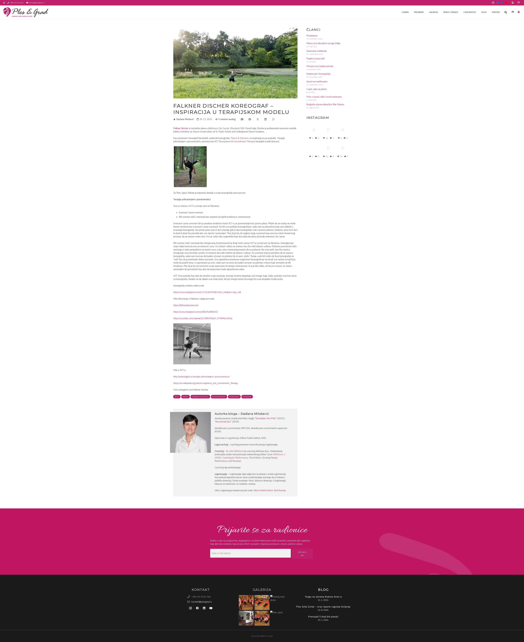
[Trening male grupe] (277, 602)
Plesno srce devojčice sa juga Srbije (323, 43)
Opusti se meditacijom (316, 81)
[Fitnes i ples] (261, 602)
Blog (323, 590)
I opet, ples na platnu (316, 89)
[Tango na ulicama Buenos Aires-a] (323, 598)
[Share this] (250, 119)
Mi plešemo (312, 35)
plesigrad (314, 124)
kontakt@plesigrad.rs (201, 601)
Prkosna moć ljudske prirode (319, 66)
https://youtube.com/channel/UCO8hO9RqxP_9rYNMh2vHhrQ (202, 318)
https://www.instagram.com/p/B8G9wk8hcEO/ (195, 311)
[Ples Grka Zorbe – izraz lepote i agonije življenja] (323, 608)
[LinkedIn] (502, 3)
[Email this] (242, 119)
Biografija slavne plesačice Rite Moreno (325, 104)
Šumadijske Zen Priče (265, 418)
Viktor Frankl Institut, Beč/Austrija (269, 490)
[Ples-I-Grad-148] (25, 12)
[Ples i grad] (277, 618)
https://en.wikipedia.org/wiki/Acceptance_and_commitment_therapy (205, 383)
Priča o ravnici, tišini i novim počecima (324, 96)
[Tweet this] (258, 119)
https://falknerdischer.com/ (186, 305)
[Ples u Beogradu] (261, 618)
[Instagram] (493, 3)
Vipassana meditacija (316, 51)
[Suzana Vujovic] (246, 618)
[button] (505, 12)
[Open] (314, 129)
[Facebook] (497, 3)
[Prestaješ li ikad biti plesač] (323, 618)
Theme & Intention (239, 138)
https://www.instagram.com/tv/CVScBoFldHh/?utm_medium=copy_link (207, 292)
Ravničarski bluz (223, 421)
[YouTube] (506, 3)
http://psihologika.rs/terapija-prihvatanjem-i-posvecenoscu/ (201, 376)
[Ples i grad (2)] (246, 602)
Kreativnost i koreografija (318, 73)
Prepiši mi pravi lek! (315, 58)
